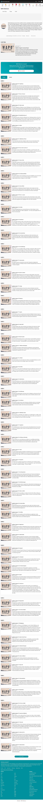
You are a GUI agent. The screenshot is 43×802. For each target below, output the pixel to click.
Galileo (30, 785)
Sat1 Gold (16, 783)
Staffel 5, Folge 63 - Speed (17, 574)
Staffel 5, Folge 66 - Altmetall (17, 548)
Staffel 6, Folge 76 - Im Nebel (17, 357)
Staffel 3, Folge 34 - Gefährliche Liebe (19, 412)
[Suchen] (36, 1)
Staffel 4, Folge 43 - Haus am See (18, 160)
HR (1, 791)
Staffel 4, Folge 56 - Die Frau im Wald (18, 703)
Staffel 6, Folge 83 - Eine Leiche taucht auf (19, 147)
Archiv (10, 77)
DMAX (2, 780)
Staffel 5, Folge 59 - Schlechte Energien (19, 645)
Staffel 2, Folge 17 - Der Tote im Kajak (19, 609)
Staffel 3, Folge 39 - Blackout (17, 298)
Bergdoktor (31, 795)
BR (14, 789)
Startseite (18, 800)
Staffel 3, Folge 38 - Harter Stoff (17, 324)
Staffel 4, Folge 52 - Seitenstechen (18, 744)
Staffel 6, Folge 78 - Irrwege (17, 286)
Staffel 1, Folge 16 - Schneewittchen (18, 678)
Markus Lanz (31, 792)
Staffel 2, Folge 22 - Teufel (17, 449)
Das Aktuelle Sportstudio (33, 789)
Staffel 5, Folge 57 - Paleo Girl (17, 664)
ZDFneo (2, 783)
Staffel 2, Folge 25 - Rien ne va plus (18, 194)
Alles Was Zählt (32, 774)
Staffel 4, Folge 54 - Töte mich (17, 722)
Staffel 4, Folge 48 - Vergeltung (17, 83)
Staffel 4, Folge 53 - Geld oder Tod (18, 732)
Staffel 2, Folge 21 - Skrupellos (17, 459)
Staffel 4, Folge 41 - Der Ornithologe (18, 246)
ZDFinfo (15, 782)
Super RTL (2, 785)
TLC (1, 786)
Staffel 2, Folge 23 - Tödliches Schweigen (19, 345)
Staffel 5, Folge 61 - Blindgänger (18, 623)
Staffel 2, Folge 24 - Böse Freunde (18, 336)
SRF (15, 785)
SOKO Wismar (31, 794)
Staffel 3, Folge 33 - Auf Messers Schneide (19, 437)
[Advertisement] (21, 17)
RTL (1, 774)
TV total (30, 783)
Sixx (15, 779)
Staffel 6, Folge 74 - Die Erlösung (18, 391)
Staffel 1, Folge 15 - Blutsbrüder (18, 689)
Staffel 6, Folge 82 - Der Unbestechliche (19, 173)
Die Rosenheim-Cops (33, 791)
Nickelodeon (3, 789)
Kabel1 (15, 776)
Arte (15, 786)
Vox (15, 777)
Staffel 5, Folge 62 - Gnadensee (17, 583)
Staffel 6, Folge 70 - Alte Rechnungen (19, 482)
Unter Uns (31, 777)
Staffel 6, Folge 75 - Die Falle (17, 366)
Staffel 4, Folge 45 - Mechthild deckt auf (19, 115)
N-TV (2, 788)
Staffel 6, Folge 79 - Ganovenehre (18, 260)
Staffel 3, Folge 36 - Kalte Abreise (18, 379)
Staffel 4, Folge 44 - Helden (17, 125)
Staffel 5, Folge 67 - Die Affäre (17, 512)
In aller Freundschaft (32, 782)
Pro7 (1, 776)
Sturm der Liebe (32, 780)
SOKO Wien (31, 786)
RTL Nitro (2, 782)
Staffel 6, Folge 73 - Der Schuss (17, 400)
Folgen (4, 77)
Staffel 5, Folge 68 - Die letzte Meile (18, 503)
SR (1, 794)
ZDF (15, 773)
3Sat (1, 779)
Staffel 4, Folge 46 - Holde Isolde (18, 105)
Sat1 (15, 774)
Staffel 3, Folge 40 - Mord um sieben (18, 272)
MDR (15, 791)
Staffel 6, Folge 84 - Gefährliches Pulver (19, 138)
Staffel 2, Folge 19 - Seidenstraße (18, 534)
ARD (1, 773)
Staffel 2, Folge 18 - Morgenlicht (18, 600)
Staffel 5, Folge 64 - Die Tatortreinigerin (19, 565)
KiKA (15, 788)
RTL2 (2, 777)
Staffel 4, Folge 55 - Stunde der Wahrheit (19, 713)
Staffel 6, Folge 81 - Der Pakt (17, 207)
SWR (15, 794)
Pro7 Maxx (16, 780)
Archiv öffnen (21, 756)
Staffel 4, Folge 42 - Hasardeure (17, 219)
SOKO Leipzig (31, 788)
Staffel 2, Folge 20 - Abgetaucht (17, 524)
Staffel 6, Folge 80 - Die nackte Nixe (18, 233)
